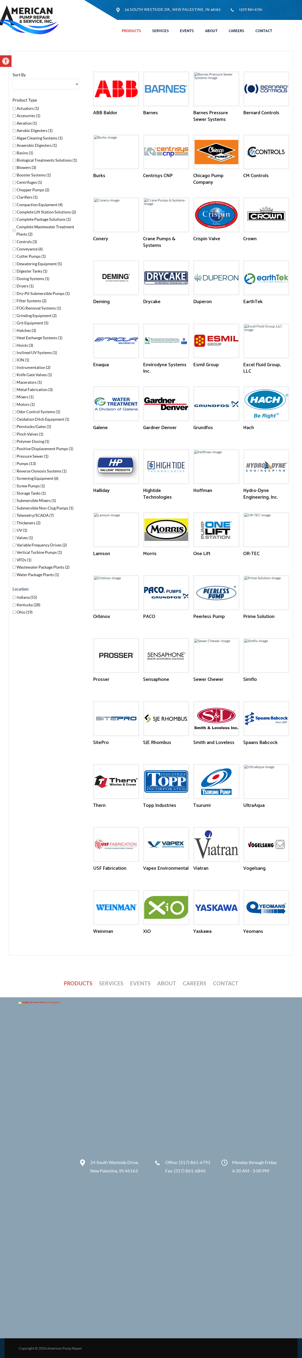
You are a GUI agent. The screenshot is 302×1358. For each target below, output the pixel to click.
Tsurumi (202, 806)
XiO (147, 932)
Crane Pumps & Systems (159, 242)
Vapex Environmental (166, 868)
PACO (149, 617)
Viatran (200, 868)
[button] (5, 61)
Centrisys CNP (158, 176)
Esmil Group (206, 365)
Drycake (152, 302)
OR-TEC (251, 554)
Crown (250, 239)
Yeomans (253, 932)
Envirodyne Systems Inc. (164, 368)
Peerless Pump (209, 617)
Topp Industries (159, 806)
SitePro (101, 743)
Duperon (202, 302)
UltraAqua (254, 806)
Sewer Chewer (208, 680)
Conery (100, 239)
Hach (248, 428)
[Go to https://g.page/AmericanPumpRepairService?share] (112, 1167)
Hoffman (202, 491)
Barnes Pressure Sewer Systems (210, 116)
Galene (100, 428)
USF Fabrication (109, 868)
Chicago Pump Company (208, 179)
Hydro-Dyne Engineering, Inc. (260, 494)
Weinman (103, 932)
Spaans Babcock (260, 743)
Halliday (101, 491)
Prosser (101, 680)
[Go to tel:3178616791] (183, 1167)
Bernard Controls (261, 113)
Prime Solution (259, 617)
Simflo (250, 680)
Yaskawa (202, 932)
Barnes (150, 113)
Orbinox (101, 617)
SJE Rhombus (157, 743)
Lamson (101, 554)
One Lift (201, 554)
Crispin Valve (206, 239)
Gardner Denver (160, 428)
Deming (101, 302)
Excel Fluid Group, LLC (262, 368)
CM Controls (256, 176)
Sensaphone (156, 680)
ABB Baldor (105, 113)
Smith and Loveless (213, 743)
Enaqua (101, 365)
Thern (99, 806)
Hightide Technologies (157, 494)
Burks (99, 176)
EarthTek (253, 302)
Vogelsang (254, 868)
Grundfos (203, 428)
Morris (150, 554)
